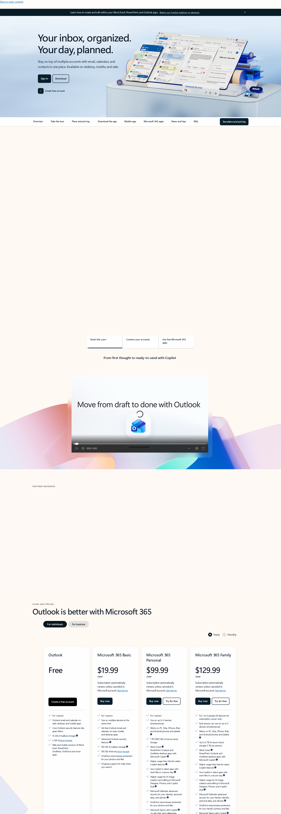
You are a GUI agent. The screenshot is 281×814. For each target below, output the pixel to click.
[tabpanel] (140, 220)
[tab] (43, 160)
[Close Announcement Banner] (244, 12)
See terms (122, 690)
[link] (38, 123)
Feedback (11, 806)
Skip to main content (11, 1)
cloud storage (66, 740)
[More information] (77, 736)
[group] (67, 533)
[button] (46, 562)
